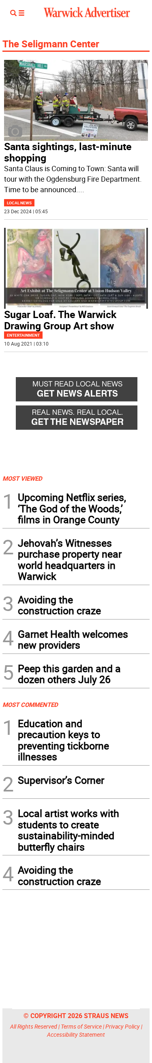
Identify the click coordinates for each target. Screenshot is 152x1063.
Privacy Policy (122, 1026)
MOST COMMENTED (30, 704)
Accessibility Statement (76, 1034)
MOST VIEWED (22, 478)
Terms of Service (81, 1026)
